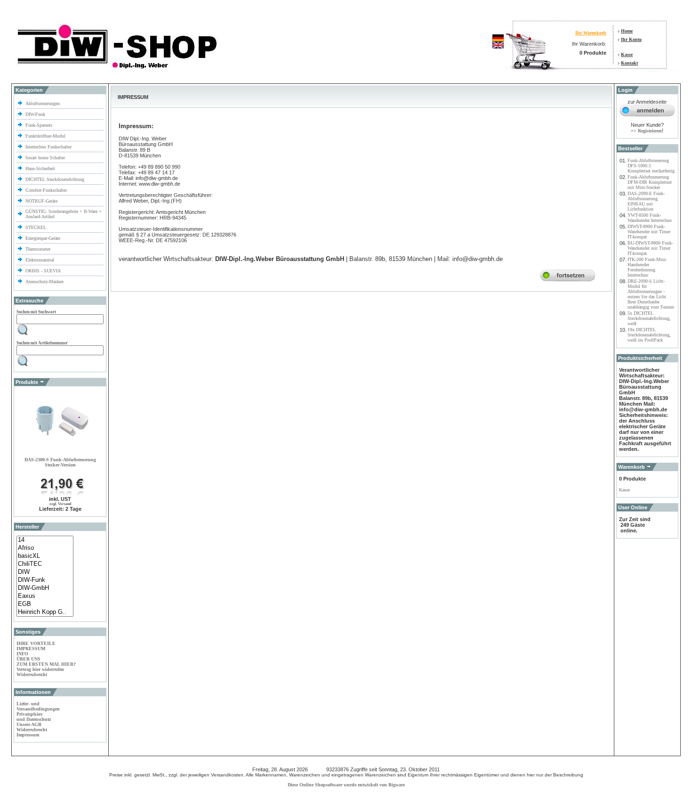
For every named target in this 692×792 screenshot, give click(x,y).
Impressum (27, 734)
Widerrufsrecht (31, 674)
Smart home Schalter (45, 157)
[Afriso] (45, 548)
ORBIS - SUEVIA (43, 270)
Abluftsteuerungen (43, 103)
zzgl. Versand (60, 504)
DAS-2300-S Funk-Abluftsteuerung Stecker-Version (60, 462)
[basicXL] (45, 556)
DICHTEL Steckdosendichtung (54, 179)
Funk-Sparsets (39, 125)
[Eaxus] (45, 596)
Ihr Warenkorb (590, 32)
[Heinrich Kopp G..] (45, 612)
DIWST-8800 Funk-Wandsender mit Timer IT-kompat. (649, 231)
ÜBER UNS (28, 658)
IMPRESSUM (30, 648)
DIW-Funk (36, 114)
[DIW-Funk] (45, 580)
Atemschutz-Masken (44, 281)
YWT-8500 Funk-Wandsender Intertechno (650, 217)
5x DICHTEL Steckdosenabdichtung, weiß (649, 318)
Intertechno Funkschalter (49, 146)
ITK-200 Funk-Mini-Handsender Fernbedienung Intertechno (647, 267)
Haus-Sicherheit (40, 168)
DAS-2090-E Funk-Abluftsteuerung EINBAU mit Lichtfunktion (646, 201)
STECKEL (35, 227)
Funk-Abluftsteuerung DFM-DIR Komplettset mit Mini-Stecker (650, 182)
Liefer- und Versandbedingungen (38, 706)
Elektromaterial (40, 259)
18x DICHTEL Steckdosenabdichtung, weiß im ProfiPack (649, 335)
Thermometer (38, 249)
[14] (45, 540)
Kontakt (629, 62)
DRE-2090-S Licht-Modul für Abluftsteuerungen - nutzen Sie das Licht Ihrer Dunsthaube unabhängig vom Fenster (651, 294)
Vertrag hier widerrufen (40, 669)
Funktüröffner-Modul (45, 136)
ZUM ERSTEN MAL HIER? (46, 664)
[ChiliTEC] (45, 564)
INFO (22, 653)
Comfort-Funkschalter (46, 190)
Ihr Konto (631, 39)
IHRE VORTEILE (36, 643)
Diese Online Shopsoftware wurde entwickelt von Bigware (346, 784)
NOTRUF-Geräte (41, 201)
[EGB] (45, 604)
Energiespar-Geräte (42, 238)
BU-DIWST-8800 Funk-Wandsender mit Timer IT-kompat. (650, 248)
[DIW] (45, 572)
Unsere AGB (28, 724)
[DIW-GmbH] (45, 588)
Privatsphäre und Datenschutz (33, 716)
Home (627, 30)
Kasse (627, 54)
